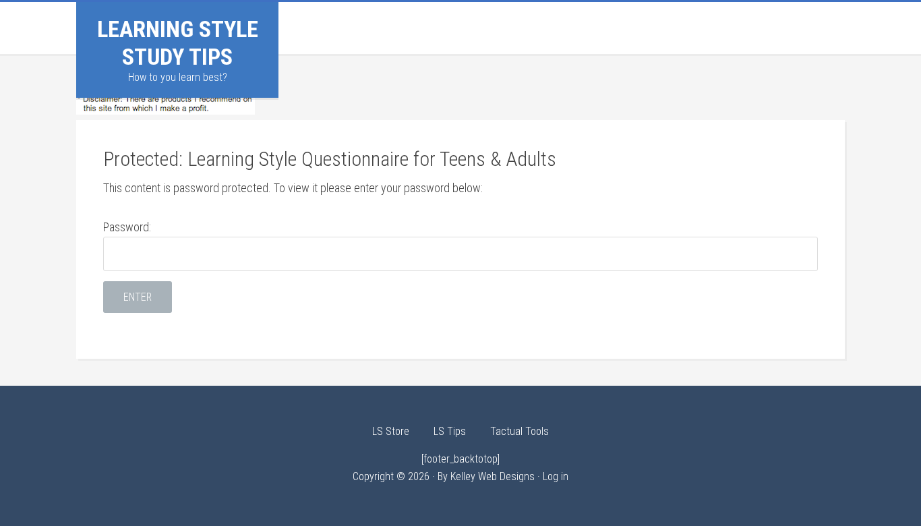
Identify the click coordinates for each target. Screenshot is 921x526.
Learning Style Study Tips (177, 43)
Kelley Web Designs (492, 476)
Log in (555, 476)
